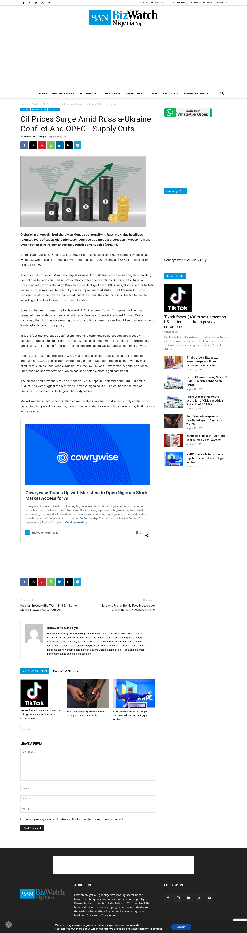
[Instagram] (30, 2)
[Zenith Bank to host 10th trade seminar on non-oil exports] (173, 440)
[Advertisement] (123, 60)
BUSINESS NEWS (63, 93)
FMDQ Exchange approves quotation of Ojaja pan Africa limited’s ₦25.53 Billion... (204, 400)
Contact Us (221, 2)
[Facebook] (23, 2)
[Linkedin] (36, 2)
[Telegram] (77, 145)
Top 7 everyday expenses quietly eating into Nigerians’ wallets (204, 420)
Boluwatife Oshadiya (35, 136)
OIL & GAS (53, 109)
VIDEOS (152, 93)
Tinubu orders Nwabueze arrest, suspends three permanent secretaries (202, 361)
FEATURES (86, 93)
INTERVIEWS (134, 93)
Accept (181, 927)
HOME (43, 93)
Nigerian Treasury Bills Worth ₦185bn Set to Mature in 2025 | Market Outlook (48, 607)
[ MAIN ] (35, 104)
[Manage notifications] (8, 924)
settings (157, 928)
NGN (187, 260)
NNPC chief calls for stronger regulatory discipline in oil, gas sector (130, 715)
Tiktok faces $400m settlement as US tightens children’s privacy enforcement (40, 714)
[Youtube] (49, 2)
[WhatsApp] (51, 145)
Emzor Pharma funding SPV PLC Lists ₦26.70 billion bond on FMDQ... (206, 381)
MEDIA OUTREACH (196, 93)
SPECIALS (169, 93)
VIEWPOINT (109, 93)
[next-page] (29, 727)
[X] (42, 2)
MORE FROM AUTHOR (65, 671)
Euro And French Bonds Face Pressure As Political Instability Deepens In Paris (128, 607)
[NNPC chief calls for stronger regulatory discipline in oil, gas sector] (134, 693)
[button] (222, 94)
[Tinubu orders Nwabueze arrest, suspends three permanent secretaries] (173, 362)
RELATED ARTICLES (35, 671)
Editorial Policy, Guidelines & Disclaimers (192, 2)
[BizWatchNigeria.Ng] (123, 18)
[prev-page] (22, 727)
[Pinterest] (42, 145)
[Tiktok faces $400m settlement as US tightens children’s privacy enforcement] (41, 693)
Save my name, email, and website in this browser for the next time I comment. (74, 819)
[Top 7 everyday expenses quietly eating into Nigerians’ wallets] (88, 693)
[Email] (69, 145)
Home (23, 104)
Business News (39, 109)
